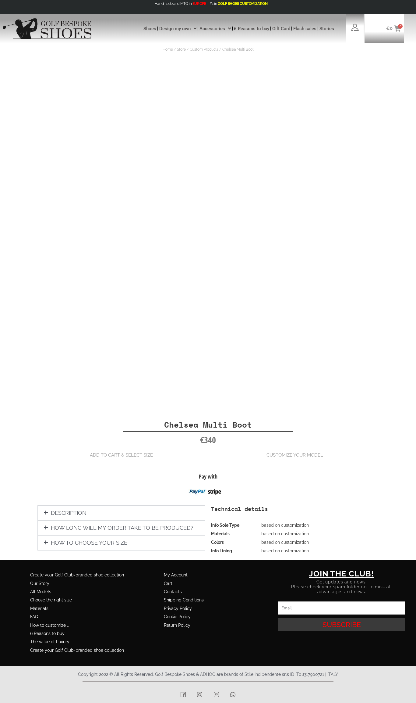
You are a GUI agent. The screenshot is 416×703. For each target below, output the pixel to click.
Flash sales (304, 28)
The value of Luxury (49, 641)
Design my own (175, 28)
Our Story (39, 583)
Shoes (149, 28)
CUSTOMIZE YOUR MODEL (294, 455)
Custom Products (204, 49)
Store (181, 49)
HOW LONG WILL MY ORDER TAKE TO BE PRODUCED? (122, 528)
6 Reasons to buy (251, 28)
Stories (326, 28)
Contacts (173, 591)
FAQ (34, 616)
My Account (176, 574)
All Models (40, 591)
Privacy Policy (178, 608)
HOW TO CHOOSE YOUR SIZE (89, 543)
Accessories (212, 28)
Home (168, 49)
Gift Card (281, 28)
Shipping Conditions (184, 599)
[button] (121, 513)
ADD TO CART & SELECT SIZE (121, 455)
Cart (168, 583)
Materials (39, 608)
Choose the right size (51, 599)
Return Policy (177, 625)
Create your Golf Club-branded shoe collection (77, 574)
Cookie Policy (177, 616)
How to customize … (49, 625)
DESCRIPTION (68, 513)
